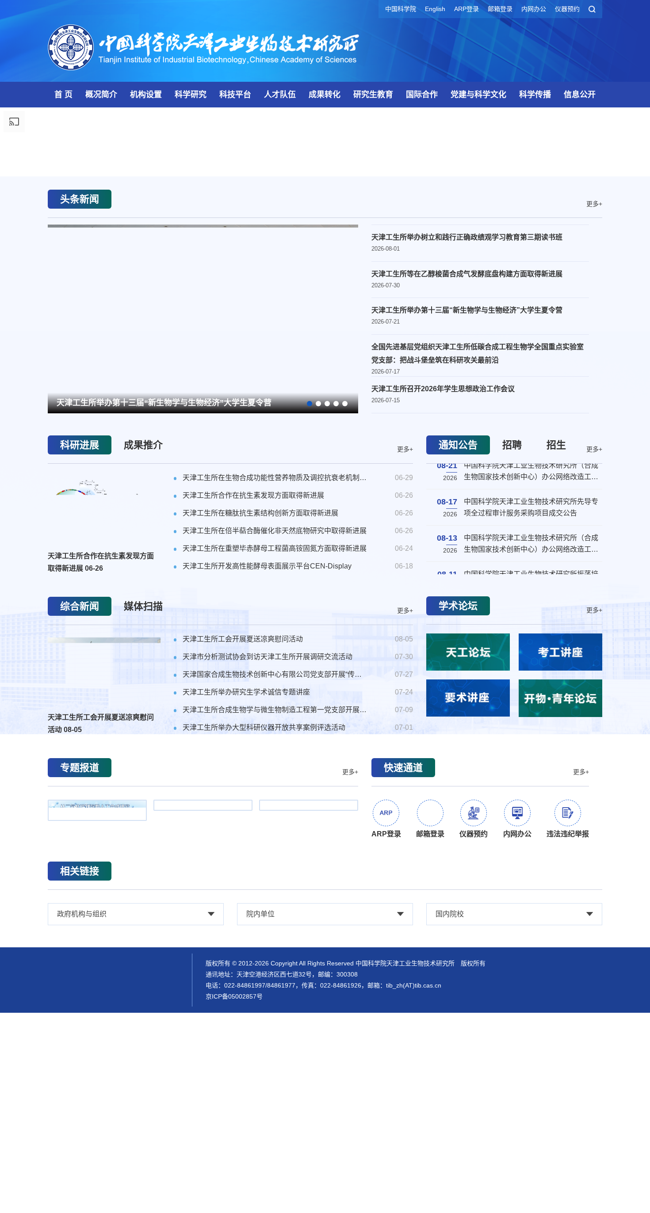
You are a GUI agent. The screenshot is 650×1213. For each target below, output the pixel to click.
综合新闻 (79, 850)
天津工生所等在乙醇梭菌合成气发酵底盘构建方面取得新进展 (466, 508)
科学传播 (535, 94)
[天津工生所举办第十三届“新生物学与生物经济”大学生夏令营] (203, 549)
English (435, 8)
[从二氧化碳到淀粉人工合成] (97, 1054)
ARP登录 (466, 8)
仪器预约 (567, 8)
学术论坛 (458, 850)
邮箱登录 (500, 8)
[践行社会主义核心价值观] (308, 1055)
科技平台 (235, 94)
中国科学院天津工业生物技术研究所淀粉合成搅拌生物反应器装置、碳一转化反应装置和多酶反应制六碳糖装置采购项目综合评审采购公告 (531, 811)
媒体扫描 (143, 850)
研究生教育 (373, 94)
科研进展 (79, 689)
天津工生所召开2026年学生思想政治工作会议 (443, 630)
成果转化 (324, 94)
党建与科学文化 (478, 94)
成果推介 (143, 689)
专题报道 (79, 1012)
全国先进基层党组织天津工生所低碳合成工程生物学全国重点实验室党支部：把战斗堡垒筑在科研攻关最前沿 (477, 594)
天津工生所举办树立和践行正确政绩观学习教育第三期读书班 (466, 469)
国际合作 (422, 94)
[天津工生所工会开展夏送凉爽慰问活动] (104, 913)
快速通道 (403, 1012)
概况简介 (101, 94)
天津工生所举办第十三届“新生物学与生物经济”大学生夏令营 (164, 634)
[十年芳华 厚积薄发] (202, 1055)
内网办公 (533, 8)
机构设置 (146, 94)
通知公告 (458, 689)
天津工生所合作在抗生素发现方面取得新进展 (101, 806)
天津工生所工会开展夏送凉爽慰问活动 (101, 968)
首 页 (63, 94)
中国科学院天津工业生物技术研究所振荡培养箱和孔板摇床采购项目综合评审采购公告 (531, 774)
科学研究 (190, 94)
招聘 (512, 689)
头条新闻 (79, 430)
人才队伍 (280, 94)
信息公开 (580, 94)
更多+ (594, 435)
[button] (325, 385)
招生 (556, 689)
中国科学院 (400, 8)
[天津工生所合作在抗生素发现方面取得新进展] (104, 752)
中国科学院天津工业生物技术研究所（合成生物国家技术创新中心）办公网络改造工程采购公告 (531, 739)
